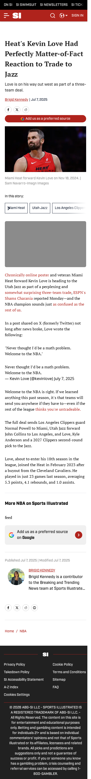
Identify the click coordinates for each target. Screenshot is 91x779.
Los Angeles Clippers (71, 208)
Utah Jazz (40, 208)
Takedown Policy (16, 672)
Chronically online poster (27, 275)
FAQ (56, 687)
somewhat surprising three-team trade (38, 292)
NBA (23, 631)
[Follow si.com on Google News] (78, 535)
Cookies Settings (17, 695)
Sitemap (59, 680)
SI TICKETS (80, 5)
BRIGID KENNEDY (42, 570)
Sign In (77, 16)
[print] (34, 607)
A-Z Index (11, 687)
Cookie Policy (63, 665)
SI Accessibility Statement (24, 680)
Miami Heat (16, 208)
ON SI (8, 5)
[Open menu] (7, 15)
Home (9, 631)
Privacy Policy (14, 665)
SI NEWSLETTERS (54, 5)
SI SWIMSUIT (26, 5)
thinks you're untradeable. (58, 409)
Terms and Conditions (69, 672)
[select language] (63, 15)
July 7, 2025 (64, 378)
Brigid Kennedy (16, 100)
